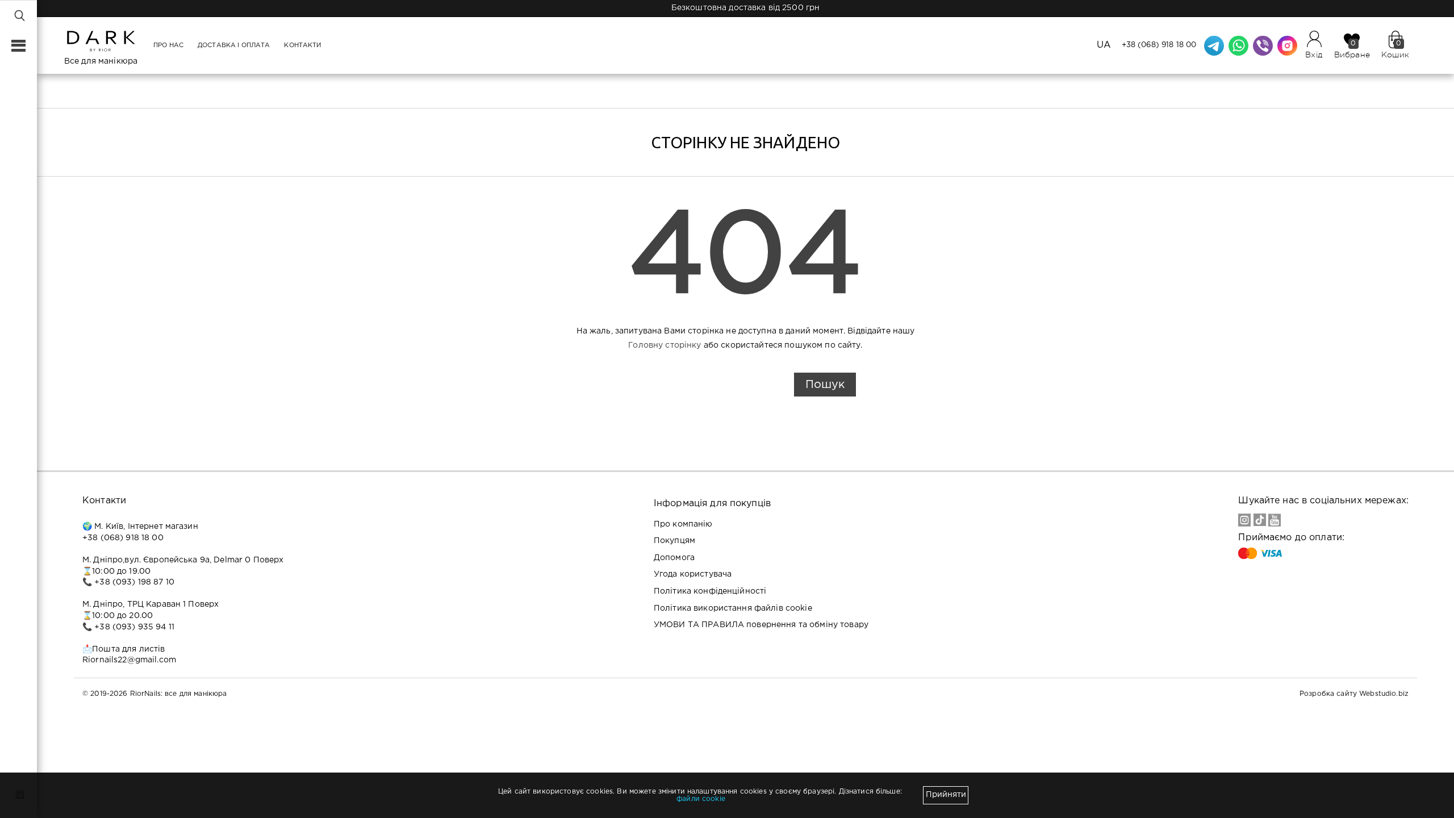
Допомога (674, 557)
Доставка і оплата (234, 45)
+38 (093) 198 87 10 (134, 582)
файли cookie (700, 799)
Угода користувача (693, 574)
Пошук (825, 384)
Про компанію (683, 524)
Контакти (302, 45)
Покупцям (674, 540)
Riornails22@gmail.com (129, 660)
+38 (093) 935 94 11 (134, 627)
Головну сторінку (664, 345)
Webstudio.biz (1384, 694)
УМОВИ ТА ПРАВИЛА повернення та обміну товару (761, 624)
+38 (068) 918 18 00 (1159, 45)
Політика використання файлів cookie (733, 608)
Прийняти (946, 794)
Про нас (168, 45)
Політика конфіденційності (710, 591)
